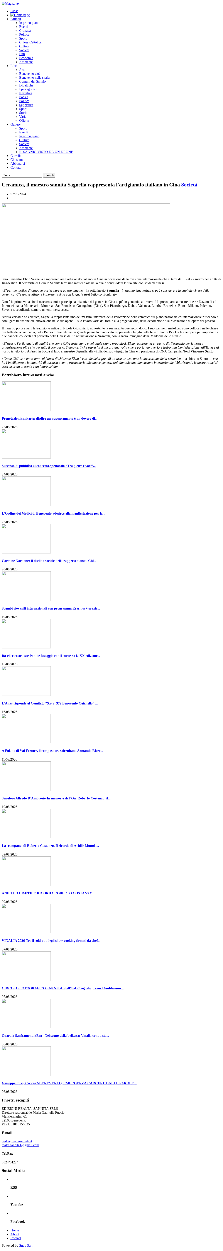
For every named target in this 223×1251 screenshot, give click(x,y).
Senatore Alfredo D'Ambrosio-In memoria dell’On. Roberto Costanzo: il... (56, 798)
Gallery (15, 124)
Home (14, 1230)
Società (24, 50)
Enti (22, 54)
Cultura (24, 46)
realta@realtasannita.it (17, 1141)
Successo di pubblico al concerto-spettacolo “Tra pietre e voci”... (49, 466)
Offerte (24, 120)
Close (14, 11)
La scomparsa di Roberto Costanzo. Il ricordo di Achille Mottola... (50, 845)
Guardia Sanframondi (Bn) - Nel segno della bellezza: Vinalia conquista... (55, 1035)
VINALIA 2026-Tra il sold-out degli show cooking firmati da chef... (51, 940)
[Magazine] (10, 3)
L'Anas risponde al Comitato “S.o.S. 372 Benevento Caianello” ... (50, 703)
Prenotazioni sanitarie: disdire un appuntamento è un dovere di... (50, 418)
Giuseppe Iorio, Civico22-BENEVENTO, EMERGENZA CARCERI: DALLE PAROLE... (69, 1083)
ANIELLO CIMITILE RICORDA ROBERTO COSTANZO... (48, 893)
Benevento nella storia (34, 77)
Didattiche (26, 85)
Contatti (15, 167)
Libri (13, 66)
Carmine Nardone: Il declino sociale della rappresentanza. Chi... (49, 561)
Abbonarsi (17, 163)
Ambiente (26, 62)
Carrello (16, 156)
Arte (22, 69)
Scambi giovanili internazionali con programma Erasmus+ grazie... (51, 608)
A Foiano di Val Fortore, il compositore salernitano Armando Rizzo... (52, 751)
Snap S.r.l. (26, 1245)
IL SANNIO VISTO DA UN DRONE (46, 152)
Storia (23, 113)
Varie (22, 116)
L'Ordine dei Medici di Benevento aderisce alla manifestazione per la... (53, 513)
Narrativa (25, 93)
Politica (24, 34)
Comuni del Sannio (32, 81)
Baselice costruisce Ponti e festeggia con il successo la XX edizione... (51, 656)
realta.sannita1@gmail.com (20, 1145)
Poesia (23, 97)
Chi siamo (17, 159)
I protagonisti (28, 89)
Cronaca (25, 30)
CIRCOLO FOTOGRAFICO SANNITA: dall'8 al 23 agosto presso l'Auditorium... (62, 988)
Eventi (23, 26)
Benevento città (30, 73)
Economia (26, 58)
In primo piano (29, 23)
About (14, 1234)
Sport (23, 38)
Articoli (15, 19)
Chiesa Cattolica (30, 42)
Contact (15, 1238)
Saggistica (26, 105)
